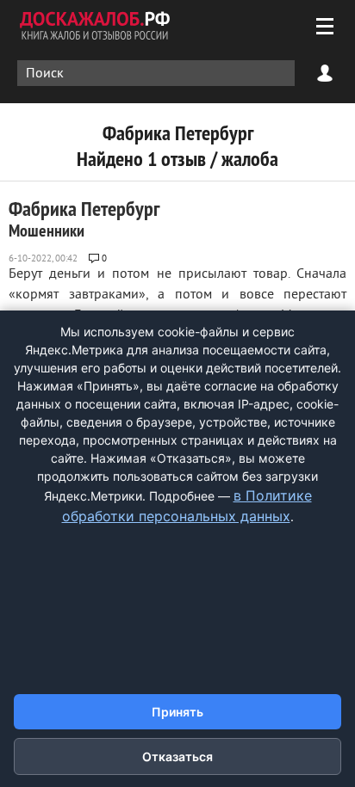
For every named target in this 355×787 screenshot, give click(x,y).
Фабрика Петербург (84, 218)
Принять (177, 711)
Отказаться (177, 756)
